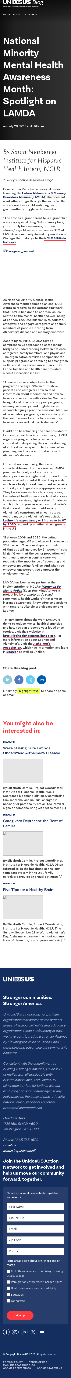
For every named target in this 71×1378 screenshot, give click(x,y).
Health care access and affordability (34, 1288)
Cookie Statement (49, 1368)
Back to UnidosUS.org (20, 14)
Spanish (12, 652)
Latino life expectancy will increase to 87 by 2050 (34, 522)
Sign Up (20, 1315)
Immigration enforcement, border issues (36, 1282)
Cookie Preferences (17, 1368)
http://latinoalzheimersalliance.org (29, 635)
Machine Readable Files (19, 1365)
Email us (9, 1145)
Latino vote (18, 1301)
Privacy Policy (13, 1362)
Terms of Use (38, 1362)
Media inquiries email (19, 1151)
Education (17, 1294)
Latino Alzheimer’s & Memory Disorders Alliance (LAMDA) (34, 195)
